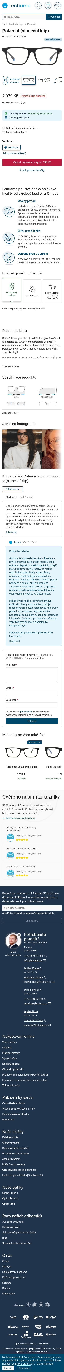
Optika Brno (31, 1011)
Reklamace (8, 1119)
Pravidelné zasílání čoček (15, 1153)
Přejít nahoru (43, 1343)
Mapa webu (8, 1293)
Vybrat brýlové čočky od (32, 162)
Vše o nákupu (9, 1042)
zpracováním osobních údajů (40, 913)
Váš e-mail (12, 699)
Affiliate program (11, 1159)
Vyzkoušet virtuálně (15, 81)
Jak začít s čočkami (12, 1221)
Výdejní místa (9, 1058)
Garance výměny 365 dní (15, 1114)
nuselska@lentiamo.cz (35, 1003)
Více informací (45, 1363)
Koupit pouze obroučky (32, 170)
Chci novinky (32, 920)
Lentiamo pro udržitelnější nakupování (22, 1175)
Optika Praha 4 (32, 989)
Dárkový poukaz (11, 1063)
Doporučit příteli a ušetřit (15, 1148)
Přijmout (8, 1367)
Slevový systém (10, 1142)
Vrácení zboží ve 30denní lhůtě (18, 1108)
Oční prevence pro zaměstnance (19, 1169)
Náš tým (6, 1266)
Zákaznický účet (11, 1085)
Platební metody (11, 1053)
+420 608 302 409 (33, 977)
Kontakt (6, 1283)
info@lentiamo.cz (33, 960)
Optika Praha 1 (32, 968)
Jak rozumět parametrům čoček (19, 1232)
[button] (29, 80)
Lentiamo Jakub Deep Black (22, 767)
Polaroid (31, 23)
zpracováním (25, 711)
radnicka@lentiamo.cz (35, 1025)
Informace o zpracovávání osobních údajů (24, 1080)
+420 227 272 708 (33, 955)
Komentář (11, 664)
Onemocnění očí (11, 1227)
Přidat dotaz (12, 489)
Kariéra (6, 1288)
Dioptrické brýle (16, 23)
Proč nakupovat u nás (13, 1277)
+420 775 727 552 (33, 1020)
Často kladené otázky (13, 1103)
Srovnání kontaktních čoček (17, 1243)
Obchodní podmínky (13, 1069)
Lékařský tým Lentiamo (14, 1272)
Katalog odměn (10, 1137)
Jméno (10, 687)
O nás (5, 1261)
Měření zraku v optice (13, 1164)
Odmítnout (24, 1367)
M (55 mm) (13, 147)
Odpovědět (11, 531)
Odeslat (32, 721)
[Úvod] (3, 24)
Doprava (6, 1047)
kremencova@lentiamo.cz (37, 981)
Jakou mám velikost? (14, 153)
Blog (4, 1238)
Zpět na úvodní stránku (25, 1343)
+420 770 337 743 (33, 999)
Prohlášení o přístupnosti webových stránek (25, 1074)
